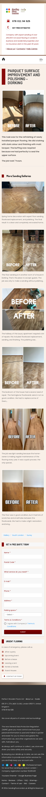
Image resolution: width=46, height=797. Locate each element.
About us (11, 49)
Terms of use (16, 783)
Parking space (10, 610)
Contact (5, 783)
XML (25, 783)
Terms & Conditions (13, 620)
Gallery (6, 535)
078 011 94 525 (8, 710)
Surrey (29, 535)
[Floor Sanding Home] (3, 59)
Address (8, 600)
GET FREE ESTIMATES (21, 28)
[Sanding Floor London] (16, 11)
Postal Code (9, 562)
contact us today (14, 676)
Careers (32, 783)
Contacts (21, 49)
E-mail (7, 581)
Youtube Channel (9, 776)
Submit (23, 632)
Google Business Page (27, 776)
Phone (7, 591)
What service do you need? (16, 572)
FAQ (26, 780)
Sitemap (33, 780)
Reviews (12, 780)
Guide (37, 699)
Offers (20, 780)
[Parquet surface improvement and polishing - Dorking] (23, 111)
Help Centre (32, 49)
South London (18, 535)
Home (4, 780)
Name (7, 552)
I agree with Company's (21, 625)
